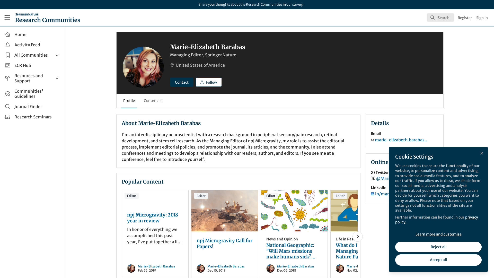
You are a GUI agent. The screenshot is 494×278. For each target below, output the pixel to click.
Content (153, 100)
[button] (209, 82)
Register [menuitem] (465, 17)
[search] (440, 17)
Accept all (438, 259)
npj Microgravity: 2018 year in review (152, 218)
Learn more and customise (439, 234)
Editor (131, 196)
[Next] (357, 236)
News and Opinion (282, 239)
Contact (182, 82)
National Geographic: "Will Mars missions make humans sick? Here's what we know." (294, 210)
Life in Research (349, 239)
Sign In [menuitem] (482, 17)
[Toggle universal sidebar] (7, 17)
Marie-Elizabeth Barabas (156, 266)
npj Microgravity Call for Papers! (224, 210)
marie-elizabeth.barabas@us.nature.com (403, 139)
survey (297, 4)
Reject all (438, 247)
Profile (129, 100)
